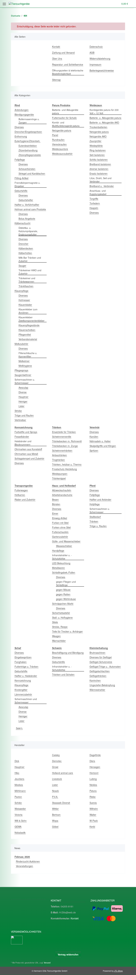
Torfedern (95, 203)
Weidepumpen (59, 473)
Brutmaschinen (97, 652)
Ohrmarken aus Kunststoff (28, 449)
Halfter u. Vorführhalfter (27, 204)
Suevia (93, 802)
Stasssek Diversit (61, 802)
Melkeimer (24, 361)
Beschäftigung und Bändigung (68, 652)
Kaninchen (95, 680)
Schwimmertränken (62, 450)
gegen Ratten (63, 594)
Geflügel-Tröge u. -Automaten (105, 666)
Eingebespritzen (23, 657)
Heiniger (23, 401)
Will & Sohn (21, 820)
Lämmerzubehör (23, 694)
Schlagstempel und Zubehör (29, 458)
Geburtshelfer (26, 200)
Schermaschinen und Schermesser (26, 700)
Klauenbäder (25, 304)
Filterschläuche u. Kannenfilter (28, 354)
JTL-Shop (118, 970)
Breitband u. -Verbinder (102, 186)
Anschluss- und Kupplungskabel (98, 192)
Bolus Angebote (27, 218)
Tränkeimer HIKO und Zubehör (30, 272)
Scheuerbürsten (27, 168)
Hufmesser (24, 300)
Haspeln (94, 208)
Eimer (55, 513)
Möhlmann (20, 790)
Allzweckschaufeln (61, 490)
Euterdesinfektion (28, 145)
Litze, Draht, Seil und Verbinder (100, 179)
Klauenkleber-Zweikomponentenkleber (31, 319)
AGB (92, 52)
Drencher (23, 243)
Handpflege (58, 550)
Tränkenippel (59, 478)
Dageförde (95, 755)
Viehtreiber (20, 420)
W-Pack (94, 820)
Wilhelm (94, 808)
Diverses (19, 127)
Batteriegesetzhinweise (102, 70)
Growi (55, 767)
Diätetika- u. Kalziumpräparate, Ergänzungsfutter (28, 231)
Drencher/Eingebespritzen (28, 131)
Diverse (23, 392)
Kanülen (94, 436)
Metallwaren (58, 567)
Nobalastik (20, 832)
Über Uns (57, 58)
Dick (17, 761)
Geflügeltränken (98, 675)
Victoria (18, 814)
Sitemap (56, 79)
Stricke (18, 410)
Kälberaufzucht (22, 223)
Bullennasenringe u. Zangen (29, 120)
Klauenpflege (21, 290)
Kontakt (56, 46)
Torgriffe (94, 198)
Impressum (95, 64)
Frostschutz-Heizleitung (64, 469)
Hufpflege (95, 504)
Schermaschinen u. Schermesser (25, 381)
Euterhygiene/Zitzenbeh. (27, 141)
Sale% (19, 728)
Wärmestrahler (97, 689)
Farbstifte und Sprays (26, 432)
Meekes (19, 784)
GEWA (18, 826)
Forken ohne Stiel (61, 527)
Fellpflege (20, 159)
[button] (102, 3)
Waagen (56, 636)
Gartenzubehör (60, 536)
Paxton (18, 796)
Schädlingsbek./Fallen (63, 572)
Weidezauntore (60, 149)
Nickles (93, 784)
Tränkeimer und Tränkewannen (27, 280)
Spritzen (94, 450)
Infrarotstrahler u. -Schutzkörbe (62, 557)
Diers (92, 761)
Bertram (56, 814)
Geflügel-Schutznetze (101, 662)
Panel (55, 135)
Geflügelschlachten (100, 671)
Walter (93, 814)
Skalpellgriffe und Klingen (103, 445)
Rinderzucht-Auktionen (28, 861)
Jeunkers (19, 778)
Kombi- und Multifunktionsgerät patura (65, 124)
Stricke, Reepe (60, 626)
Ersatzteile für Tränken (64, 432)
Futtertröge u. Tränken (26, 666)
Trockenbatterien (98, 127)
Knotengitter (21, 689)
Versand (47, 962)
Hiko (17, 773)
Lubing (93, 778)
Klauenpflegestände (29, 325)
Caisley (56, 755)
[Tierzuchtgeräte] (19, 4)
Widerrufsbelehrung (100, 58)
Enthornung (21, 136)
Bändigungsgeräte (24, 114)
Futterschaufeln (60, 532)
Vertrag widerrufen (68, 954)
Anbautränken (59, 455)
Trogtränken (58, 459)
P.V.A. (55, 796)
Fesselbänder (22, 436)
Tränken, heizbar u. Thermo (66, 464)
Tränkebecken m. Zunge (65, 445)
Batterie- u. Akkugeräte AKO (104, 122)
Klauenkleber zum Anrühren (28, 311)
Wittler (55, 808)
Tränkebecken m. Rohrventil (67, 441)
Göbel (55, 826)
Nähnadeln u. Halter (100, 441)
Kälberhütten (25, 253)
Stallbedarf (95, 516)
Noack (55, 790)
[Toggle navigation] (4, 3)
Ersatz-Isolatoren (98, 173)
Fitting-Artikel (21, 178)
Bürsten (56, 504)
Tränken (94, 521)
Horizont (94, 773)
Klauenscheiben (27, 330)
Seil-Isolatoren (97, 155)
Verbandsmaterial (28, 339)
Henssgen (95, 767)
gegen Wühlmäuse (66, 599)
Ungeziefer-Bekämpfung (102, 685)
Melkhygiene (25, 365)
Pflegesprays (21, 370)
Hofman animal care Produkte (30, 209)
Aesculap (23, 387)
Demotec (57, 761)
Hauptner (23, 396)
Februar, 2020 (22, 856)
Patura (93, 790)
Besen (55, 499)
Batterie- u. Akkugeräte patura (105, 117)
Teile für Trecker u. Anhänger (67, 631)
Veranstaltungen (24, 866)
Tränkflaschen (26, 286)
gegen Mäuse (63, 589)
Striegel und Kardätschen (32, 173)
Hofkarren (20, 495)
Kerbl (92, 826)
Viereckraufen (59, 144)
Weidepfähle (96, 145)
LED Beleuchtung (61, 563)
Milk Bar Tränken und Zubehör (30, 259)
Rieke (93, 796)
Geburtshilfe (21, 190)
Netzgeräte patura (61, 130)
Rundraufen (58, 139)
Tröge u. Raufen (98, 526)
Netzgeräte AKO (98, 136)
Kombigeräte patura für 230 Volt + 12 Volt (104, 111)
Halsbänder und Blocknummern (23, 443)
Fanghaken (21, 662)
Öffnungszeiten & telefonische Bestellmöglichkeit (67, 72)
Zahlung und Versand (63, 52)
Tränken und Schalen (63, 674)
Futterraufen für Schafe (64, 117)
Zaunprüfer (95, 141)
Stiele (55, 622)
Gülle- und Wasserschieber (66, 541)
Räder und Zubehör (25, 499)
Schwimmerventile (61, 436)
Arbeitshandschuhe (62, 495)
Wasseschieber (64, 546)
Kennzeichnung (23, 680)
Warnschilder (59, 640)
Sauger (22, 265)
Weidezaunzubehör (62, 153)
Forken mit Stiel (60, 522)
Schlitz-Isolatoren (99, 159)
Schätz (18, 802)
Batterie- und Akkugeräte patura (65, 111)
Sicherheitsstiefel (61, 612)
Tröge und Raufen (24, 415)
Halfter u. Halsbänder (26, 675)
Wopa (55, 820)
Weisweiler (20, 808)
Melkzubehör (21, 343)
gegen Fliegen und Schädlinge (66, 583)
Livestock (57, 778)
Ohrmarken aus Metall (26, 453)
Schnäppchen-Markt (62, 603)
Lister (21, 406)
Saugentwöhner (23, 375)
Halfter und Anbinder (100, 499)
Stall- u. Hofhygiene (62, 617)
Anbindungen (22, 109)
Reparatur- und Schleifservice (67, 64)
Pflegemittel (25, 334)
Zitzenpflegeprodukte (30, 155)
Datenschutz (96, 46)
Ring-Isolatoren (98, 150)
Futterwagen (21, 490)
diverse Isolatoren (99, 168)
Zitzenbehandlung (28, 150)
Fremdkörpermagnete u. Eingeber (27, 184)
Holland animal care (62, 773)
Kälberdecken (26, 248)
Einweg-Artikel (59, 518)
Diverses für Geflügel (101, 657)
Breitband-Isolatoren (100, 164)
